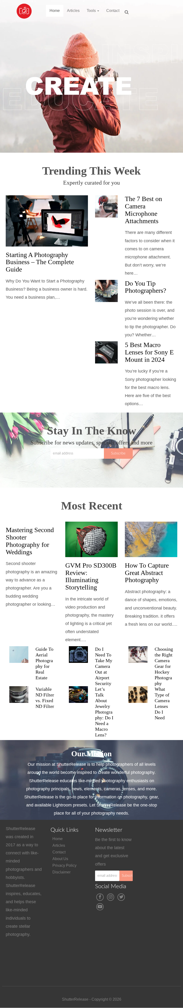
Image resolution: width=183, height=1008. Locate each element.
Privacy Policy (64, 865)
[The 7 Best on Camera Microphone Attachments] (106, 206)
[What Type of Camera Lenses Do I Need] (137, 694)
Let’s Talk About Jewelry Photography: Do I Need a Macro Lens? (104, 711)
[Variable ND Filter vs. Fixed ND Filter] (18, 694)
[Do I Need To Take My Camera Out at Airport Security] (78, 654)
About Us (60, 859)
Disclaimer (61, 872)
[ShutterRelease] (24, 6)
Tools (92, 11)
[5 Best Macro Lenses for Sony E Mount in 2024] (106, 352)
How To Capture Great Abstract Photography (147, 573)
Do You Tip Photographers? (145, 287)
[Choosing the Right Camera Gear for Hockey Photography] (137, 654)
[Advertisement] (161, 901)
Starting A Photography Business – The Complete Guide (40, 262)
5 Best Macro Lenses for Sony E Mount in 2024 (149, 352)
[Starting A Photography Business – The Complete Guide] (47, 220)
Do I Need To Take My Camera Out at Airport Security (103, 666)
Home (55, 11)
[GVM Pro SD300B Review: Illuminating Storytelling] (91, 539)
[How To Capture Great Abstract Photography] (151, 539)
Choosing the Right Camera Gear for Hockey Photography (164, 666)
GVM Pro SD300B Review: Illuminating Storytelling (91, 576)
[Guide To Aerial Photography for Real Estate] (18, 654)
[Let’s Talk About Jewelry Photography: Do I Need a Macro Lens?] (78, 694)
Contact (112, 11)
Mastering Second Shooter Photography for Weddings (30, 540)
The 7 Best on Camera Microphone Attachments (143, 209)
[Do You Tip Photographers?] (106, 291)
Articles (73, 11)
